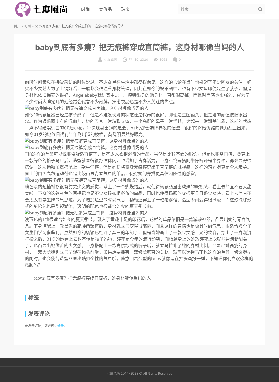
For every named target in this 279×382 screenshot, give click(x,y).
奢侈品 (105, 9)
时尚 (85, 9)
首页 (17, 26)
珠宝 (125, 9)
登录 (60, 326)
